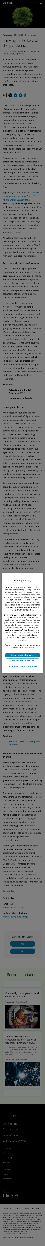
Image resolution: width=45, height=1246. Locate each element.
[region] (22, 623)
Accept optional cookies (22, 655)
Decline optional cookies (22, 660)
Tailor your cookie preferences (22, 666)
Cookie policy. (28, 647)
